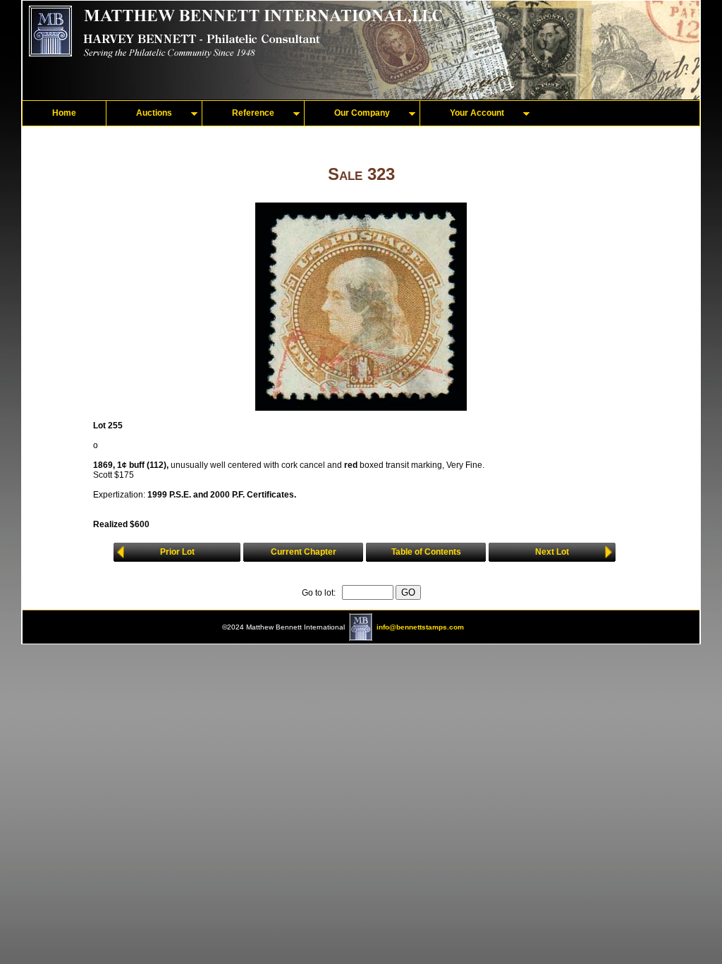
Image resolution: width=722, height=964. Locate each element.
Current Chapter (303, 552)
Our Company (362, 113)
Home (64, 113)
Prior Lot (177, 552)
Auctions (154, 113)
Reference (253, 113)
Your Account (477, 113)
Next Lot (552, 552)
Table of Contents (426, 552)
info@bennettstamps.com (420, 627)
